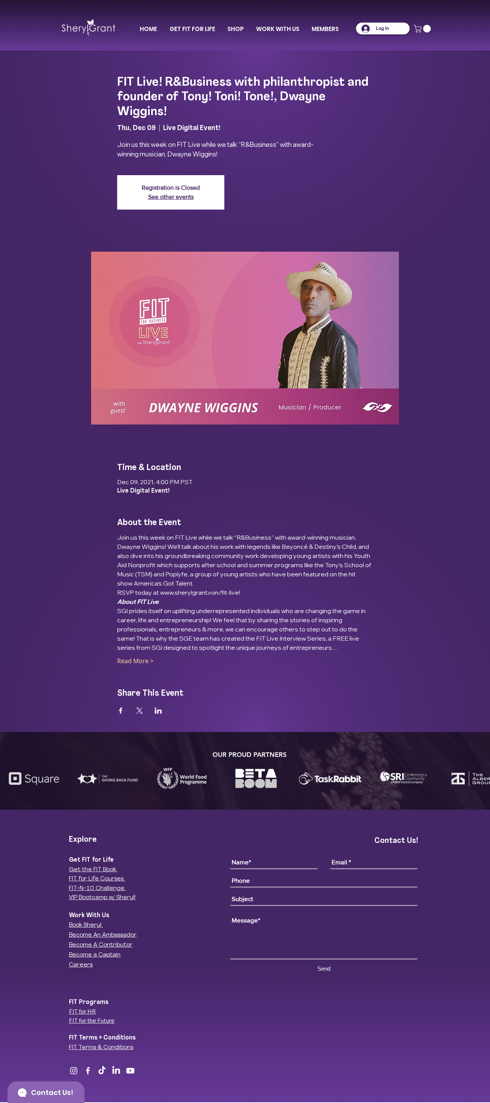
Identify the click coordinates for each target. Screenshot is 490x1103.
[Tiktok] (102, 1070)
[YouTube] (130, 1070)
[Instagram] (73, 1070)
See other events (171, 197)
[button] (192, 29)
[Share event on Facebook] (120, 711)
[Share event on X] (139, 711)
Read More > (135, 661)
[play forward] (480, 778)
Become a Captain (95, 955)
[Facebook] (88, 1070)
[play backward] (9, 778)
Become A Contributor (100, 945)
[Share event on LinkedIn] (158, 711)
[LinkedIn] (116, 1070)
